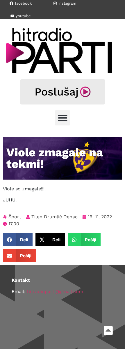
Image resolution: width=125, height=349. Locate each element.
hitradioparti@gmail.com (55, 291)
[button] (62, 118)
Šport (14, 216)
